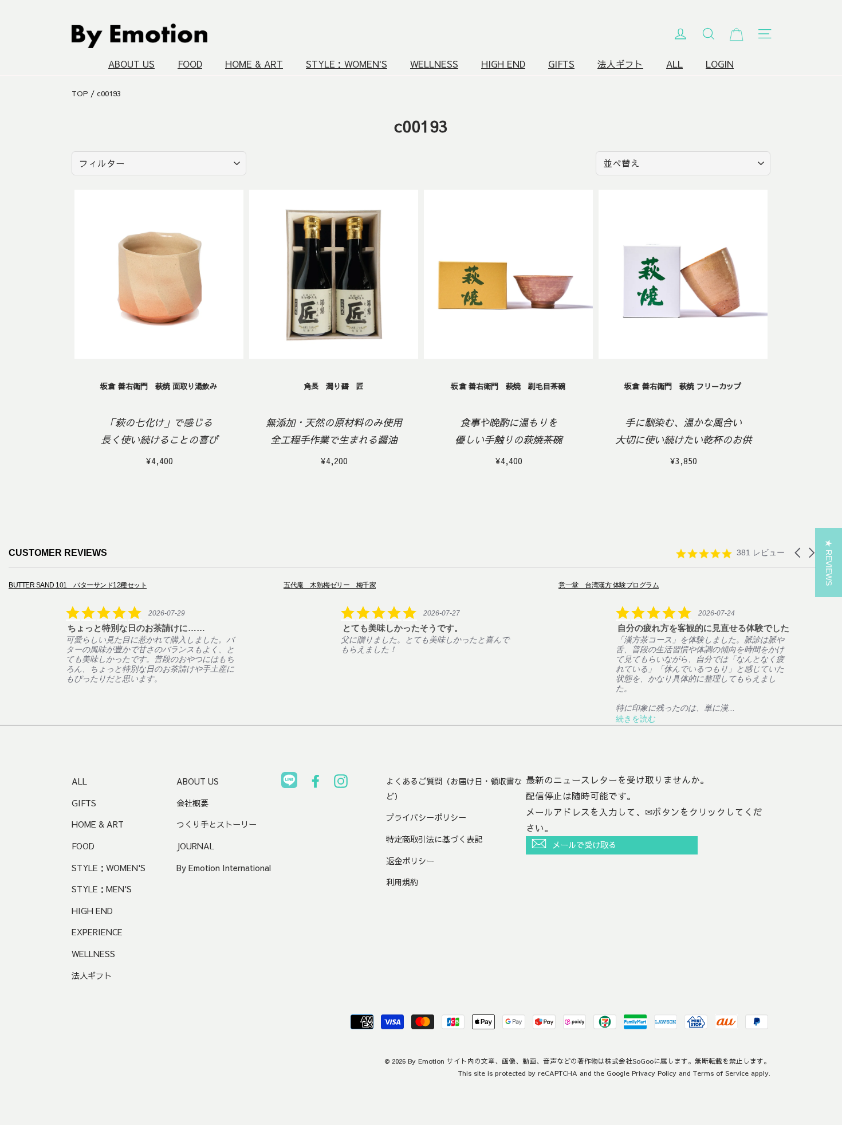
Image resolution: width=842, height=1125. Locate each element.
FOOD (190, 64)
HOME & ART (254, 64)
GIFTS (561, 64)
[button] (798, 553)
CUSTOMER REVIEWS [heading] (58, 553)
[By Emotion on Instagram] (341, 783)
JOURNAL (195, 846)
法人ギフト (620, 64)
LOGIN (720, 64)
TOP (80, 93)
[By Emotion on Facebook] (315, 783)
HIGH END (503, 64)
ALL (674, 64)
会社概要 (192, 803)
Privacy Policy (654, 1072)
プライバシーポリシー (426, 817)
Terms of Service (721, 1072)
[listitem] (124, 631)
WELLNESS (434, 64)
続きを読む (636, 718)
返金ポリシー (410, 861)
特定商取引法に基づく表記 (434, 839)
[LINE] (289, 782)
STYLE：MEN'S (102, 889)
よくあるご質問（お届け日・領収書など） (454, 788)
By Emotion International (223, 867)
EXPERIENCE (97, 932)
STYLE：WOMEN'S (346, 64)
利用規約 (402, 882)
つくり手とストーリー (216, 824)
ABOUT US (131, 64)
